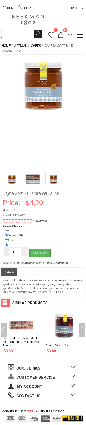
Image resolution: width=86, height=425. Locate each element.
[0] (51, 36)
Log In (27, 8)
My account (29, 387)
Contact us (28, 396)
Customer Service (35, 377)
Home (11, 8)
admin (31, 411)
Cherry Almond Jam (58, 345)
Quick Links (28, 368)
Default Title (15, 235)
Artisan (20, 45)
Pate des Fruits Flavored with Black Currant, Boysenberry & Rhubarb (21, 342)
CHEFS (36, 45)
